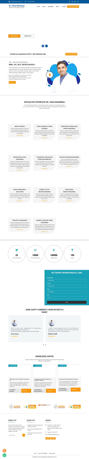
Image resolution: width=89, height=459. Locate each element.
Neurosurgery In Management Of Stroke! (68, 379)
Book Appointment (73, 6)
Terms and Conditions (42, 453)
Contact (64, 6)
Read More (14, 36)
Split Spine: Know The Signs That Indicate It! (35, 433)
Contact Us (27, 36)
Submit (66, 302)
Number (49, 283)
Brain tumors (20, 126)
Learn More (12, 82)
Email (48, 289)
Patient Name (50, 277)
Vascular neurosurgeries (69, 157)
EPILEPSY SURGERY (12, 390)
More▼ (57, 6)
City (48, 294)
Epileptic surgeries (19, 220)
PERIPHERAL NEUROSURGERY (38, 390)
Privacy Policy (52, 453)
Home (38, 6)
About (43, 6)
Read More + (25, 390)
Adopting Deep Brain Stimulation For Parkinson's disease (42, 380)
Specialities (50, 6)
